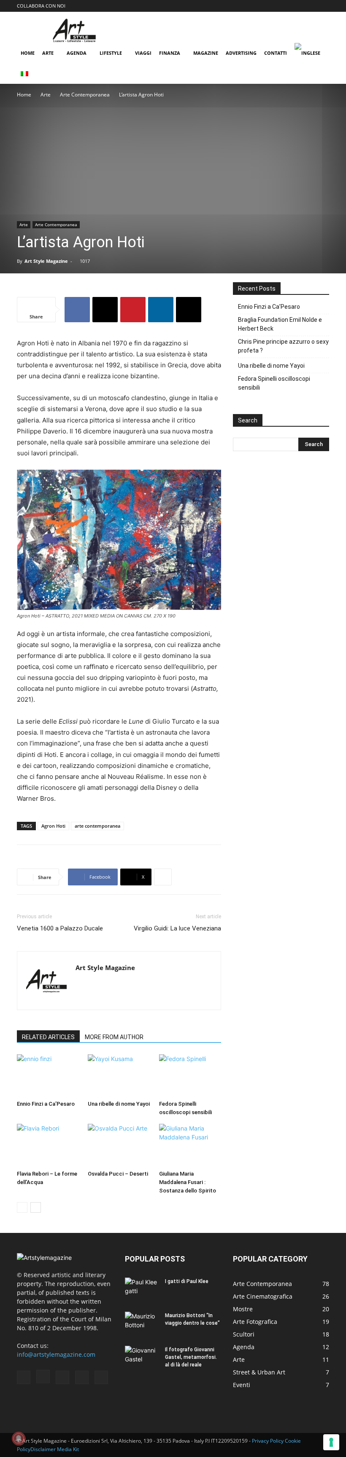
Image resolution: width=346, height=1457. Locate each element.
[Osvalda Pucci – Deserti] (119, 1145)
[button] (254, 6)
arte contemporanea (97, 826)
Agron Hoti (53, 826)
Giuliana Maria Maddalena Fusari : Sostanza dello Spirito (187, 1182)
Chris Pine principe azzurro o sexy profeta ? (283, 346)
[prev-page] (22, 1207)
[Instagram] (281, 6)
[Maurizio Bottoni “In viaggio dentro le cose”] (142, 1323)
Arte (48, 53)
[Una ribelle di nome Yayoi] (119, 1075)
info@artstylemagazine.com (56, 1354)
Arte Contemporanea (85, 94)
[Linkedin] (160, 309)
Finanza (169, 53)
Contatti (275, 53)
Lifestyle (111, 53)
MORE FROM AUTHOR (114, 1037)
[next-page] (35, 1207)
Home (28, 53)
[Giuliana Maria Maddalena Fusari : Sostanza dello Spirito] (190, 1145)
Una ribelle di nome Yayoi (119, 1104)
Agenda (76, 53)
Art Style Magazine (46, 261)
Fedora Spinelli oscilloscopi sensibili (274, 383)
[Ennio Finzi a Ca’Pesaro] (48, 1075)
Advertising (241, 53)
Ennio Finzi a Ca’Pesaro (46, 1104)
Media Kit (68, 1449)
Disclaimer (43, 1449)
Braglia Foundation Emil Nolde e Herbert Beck (280, 324)
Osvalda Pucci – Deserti (118, 1174)
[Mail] (295, 6)
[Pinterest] (309, 6)
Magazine (205, 53)
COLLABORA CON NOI (41, 6)
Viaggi (143, 53)
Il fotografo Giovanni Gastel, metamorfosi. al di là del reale (191, 1357)
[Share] (322, 6)
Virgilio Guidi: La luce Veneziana (177, 928)
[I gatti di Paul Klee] (142, 1289)
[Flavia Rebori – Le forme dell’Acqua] (48, 1145)
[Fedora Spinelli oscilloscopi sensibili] (190, 1075)
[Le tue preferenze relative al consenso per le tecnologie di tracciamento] (331, 1442)
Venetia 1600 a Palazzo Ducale (60, 928)
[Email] (188, 309)
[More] (163, 877)
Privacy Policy (268, 1440)
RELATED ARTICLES (48, 1037)
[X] (105, 309)
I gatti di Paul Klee (186, 1281)
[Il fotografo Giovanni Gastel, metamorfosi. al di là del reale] (142, 1357)
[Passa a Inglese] (308, 53)
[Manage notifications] (18, 1438)
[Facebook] (267, 6)
